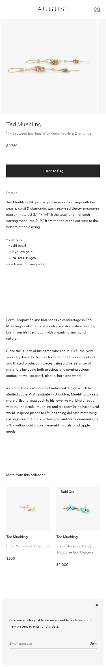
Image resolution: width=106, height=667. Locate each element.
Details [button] (11, 192)
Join (93, 643)
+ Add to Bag (53, 170)
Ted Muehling (24, 124)
